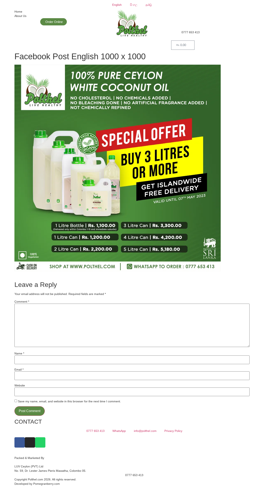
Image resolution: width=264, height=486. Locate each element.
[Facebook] (19, 442)
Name (19, 353)
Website (19, 385)
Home (18, 11)
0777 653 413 (191, 32)
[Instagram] (30, 442)
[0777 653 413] (176, 35)
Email (19, 369)
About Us (20, 16)
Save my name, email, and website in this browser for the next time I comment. (69, 401)
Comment (21, 301)
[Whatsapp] (40, 442)
